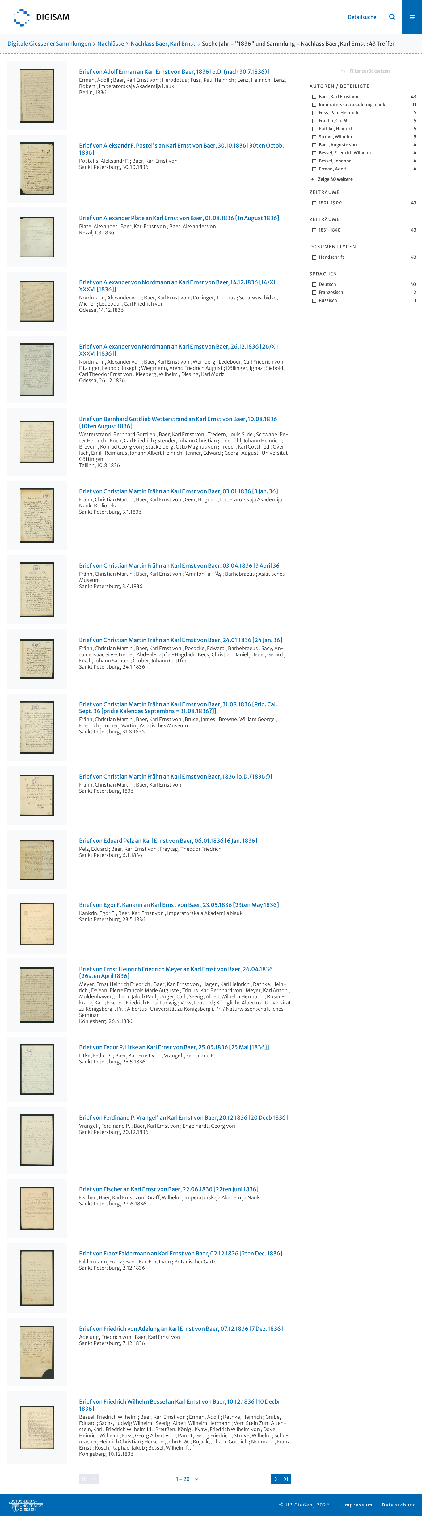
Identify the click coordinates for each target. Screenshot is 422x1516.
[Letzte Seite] (286, 1479)
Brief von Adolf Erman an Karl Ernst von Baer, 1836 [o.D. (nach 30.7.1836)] (174, 72)
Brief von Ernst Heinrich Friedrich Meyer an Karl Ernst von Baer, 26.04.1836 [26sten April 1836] (176, 973)
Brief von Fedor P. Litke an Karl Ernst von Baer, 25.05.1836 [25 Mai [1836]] (174, 1047)
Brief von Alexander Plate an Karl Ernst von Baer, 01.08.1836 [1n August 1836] (179, 218)
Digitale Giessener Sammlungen (49, 43)
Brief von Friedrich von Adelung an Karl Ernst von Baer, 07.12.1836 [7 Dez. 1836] (181, 1329)
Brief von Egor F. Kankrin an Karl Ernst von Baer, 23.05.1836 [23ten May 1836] (179, 905)
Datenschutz (398, 1505)
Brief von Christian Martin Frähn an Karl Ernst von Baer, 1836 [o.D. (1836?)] (175, 776)
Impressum (358, 1505)
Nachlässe (110, 43)
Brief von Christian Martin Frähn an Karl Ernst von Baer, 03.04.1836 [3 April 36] (180, 565)
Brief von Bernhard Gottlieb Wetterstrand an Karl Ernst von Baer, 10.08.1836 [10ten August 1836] (178, 423)
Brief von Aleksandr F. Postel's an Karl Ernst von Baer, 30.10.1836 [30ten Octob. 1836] (181, 149)
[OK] (392, 17)
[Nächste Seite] (276, 1479)
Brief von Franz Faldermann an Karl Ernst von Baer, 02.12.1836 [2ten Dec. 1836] (180, 1253)
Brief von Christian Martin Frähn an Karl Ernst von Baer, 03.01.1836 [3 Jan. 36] (178, 491)
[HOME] (38, 17)
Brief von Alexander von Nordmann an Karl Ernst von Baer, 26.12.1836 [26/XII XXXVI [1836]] (179, 350)
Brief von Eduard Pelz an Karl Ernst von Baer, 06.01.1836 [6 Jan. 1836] (168, 840)
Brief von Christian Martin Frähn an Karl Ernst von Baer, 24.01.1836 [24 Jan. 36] (180, 640)
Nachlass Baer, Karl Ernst (163, 43)
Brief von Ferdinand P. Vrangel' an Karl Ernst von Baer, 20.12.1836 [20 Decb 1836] (183, 1117)
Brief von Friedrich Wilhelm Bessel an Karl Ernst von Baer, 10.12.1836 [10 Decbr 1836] (179, 1405)
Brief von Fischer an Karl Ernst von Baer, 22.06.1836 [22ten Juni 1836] (169, 1189)
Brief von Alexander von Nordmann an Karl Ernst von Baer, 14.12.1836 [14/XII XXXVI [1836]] (178, 286)
